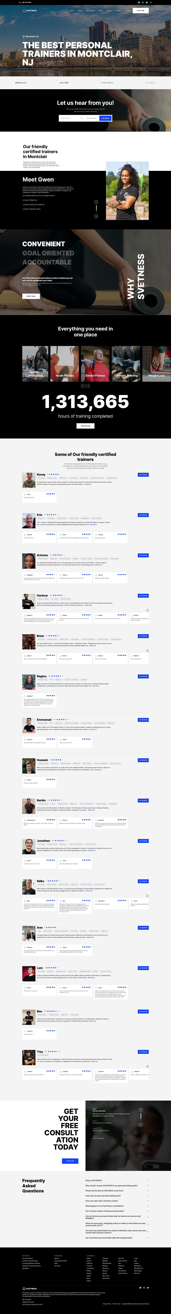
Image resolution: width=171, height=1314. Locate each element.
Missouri (104, 1271)
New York (121, 1258)
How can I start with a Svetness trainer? (102, 1201)
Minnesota (105, 1268)
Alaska (88, 1258)
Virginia (136, 1263)
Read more (88, 484)
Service (109, 10)
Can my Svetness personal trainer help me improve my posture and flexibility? (113, 1217)
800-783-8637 (26, 2)
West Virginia (138, 1271)
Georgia (89, 1273)
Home (72, 10)
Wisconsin (137, 1273)
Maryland (105, 1261)
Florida (89, 1271)
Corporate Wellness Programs (31, 1263)
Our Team (57, 1266)
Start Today (140, 10)
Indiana (89, 1281)
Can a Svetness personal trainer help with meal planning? (109, 1238)
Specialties (25, 1268)
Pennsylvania (122, 1271)
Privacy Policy (107, 1304)
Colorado (89, 1266)
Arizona (89, 1261)
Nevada (104, 1273)
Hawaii (88, 1276)
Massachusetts (106, 1263)
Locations (118, 10)
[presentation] (83, 386)
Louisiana (105, 1258)
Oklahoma (121, 1266)
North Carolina (122, 1261)
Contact (128, 10)
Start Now (70, 1161)
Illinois (88, 1278)
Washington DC (138, 1268)
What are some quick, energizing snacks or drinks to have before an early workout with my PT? (115, 1224)
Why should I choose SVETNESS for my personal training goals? (112, 1186)
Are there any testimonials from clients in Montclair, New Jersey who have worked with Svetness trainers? (116, 1232)
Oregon (120, 1268)
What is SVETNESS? (94, 1180)
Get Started (105, 118)
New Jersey (105, 1276)
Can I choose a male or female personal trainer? (105, 1211)
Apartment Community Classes (31, 1266)
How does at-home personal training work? (103, 1196)
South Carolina (122, 1273)
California (89, 1263)
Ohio (119, 1263)
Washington (137, 1266)
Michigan (105, 1266)
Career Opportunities (60, 1261)
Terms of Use (116, 1304)
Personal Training (27, 1258)
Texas (136, 1258)
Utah (135, 1261)
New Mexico (106, 1278)
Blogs (100, 10)
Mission (56, 1258)
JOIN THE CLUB (85, 426)
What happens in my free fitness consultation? (105, 1206)
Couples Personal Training (30, 1261)
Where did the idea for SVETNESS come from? (105, 1191)
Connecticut (90, 1268)
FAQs (55, 1263)
